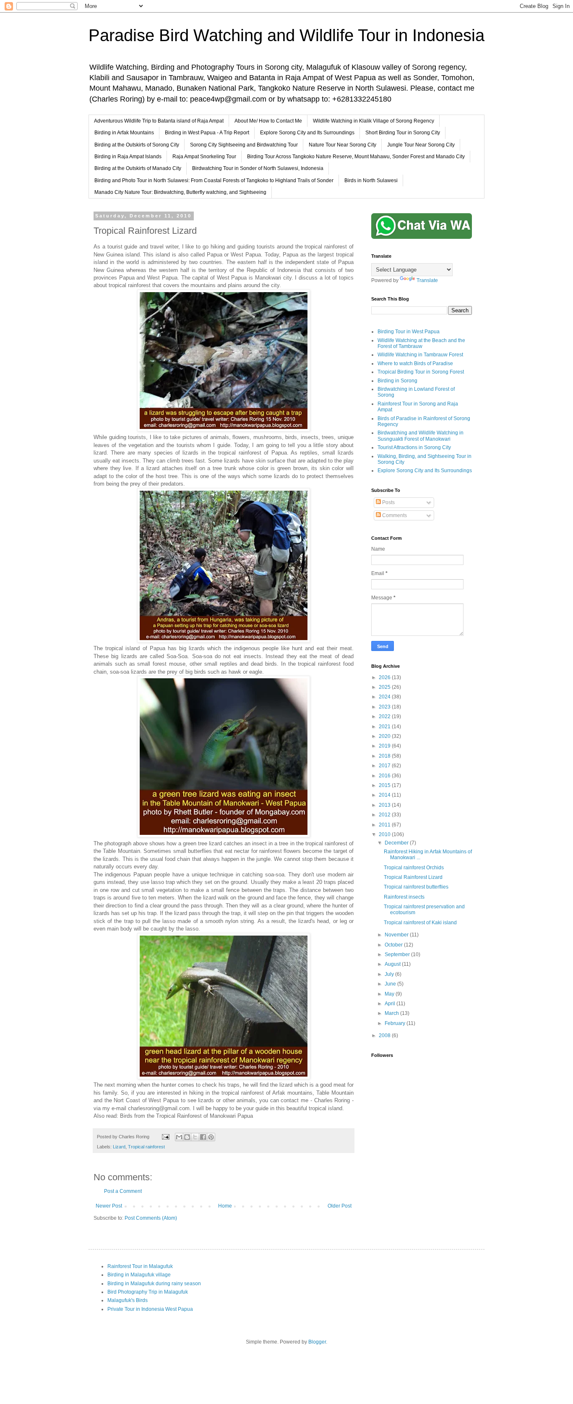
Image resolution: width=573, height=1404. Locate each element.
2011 (385, 825)
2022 (385, 716)
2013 (385, 805)
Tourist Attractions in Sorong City (414, 447)
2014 (385, 795)
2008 (385, 1035)
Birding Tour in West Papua (409, 332)
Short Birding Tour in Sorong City (402, 133)
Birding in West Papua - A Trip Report (207, 133)
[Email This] (179, 1137)
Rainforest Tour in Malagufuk (140, 1266)
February (395, 1023)
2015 (385, 785)
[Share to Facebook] (203, 1137)
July (390, 974)
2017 (385, 766)
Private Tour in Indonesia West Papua (150, 1309)
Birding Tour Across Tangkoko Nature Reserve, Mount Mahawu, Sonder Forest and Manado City (356, 156)
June (391, 984)
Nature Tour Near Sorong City (342, 145)
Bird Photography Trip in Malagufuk (147, 1292)
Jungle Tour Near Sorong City (421, 145)
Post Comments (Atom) (151, 1218)
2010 (385, 834)
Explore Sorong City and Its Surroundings (307, 133)
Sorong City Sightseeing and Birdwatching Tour (244, 145)
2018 (385, 756)
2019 (385, 746)
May (390, 994)
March (392, 1013)
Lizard (119, 1146)
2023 (385, 707)
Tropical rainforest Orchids (414, 868)
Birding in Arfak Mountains (124, 133)
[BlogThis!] (187, 1137)
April (390, 1004)
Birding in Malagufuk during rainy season (154, 1283)
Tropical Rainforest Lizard (413, 877)
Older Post (340, 1206)
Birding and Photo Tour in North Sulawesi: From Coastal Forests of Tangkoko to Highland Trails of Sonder (213, 180)
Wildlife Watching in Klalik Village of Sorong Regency (373, 121)
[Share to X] (195, 1137)
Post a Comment (123, 1191)
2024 (385, 697)
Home (225, 1206)
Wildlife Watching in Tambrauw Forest (420, 355)
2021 (385, 726)
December (397, 843)
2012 (385, 815)
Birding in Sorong (397, 381)
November (397, 935)
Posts (388, 502)
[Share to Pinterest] (211, 1137)
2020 (385, 736)
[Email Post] (165, 1136)
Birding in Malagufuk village (139, 1275)
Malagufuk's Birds (127, 1300)
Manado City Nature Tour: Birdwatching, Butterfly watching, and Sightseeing (180, 192)
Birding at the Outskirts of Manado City (137, 168)
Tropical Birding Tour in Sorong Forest (421, 372)
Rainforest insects (404, 897)
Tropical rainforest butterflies (416, 887)
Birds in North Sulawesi (371, 180)
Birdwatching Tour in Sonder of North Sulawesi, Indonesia (257, 168)
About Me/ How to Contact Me (268, 121)
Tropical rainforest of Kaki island (420, 923)
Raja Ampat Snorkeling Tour (204, 156)
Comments (394, 515)
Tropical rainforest (146, 1146)
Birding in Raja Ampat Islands (127, 156)
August (393, 964)
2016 (385, 776)
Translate (427, 280)
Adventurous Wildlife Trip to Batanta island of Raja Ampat (159, 121)
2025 (385, 687)
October (394, 945)
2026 (385, 677)
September (398, 954)
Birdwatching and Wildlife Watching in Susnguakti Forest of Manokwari (421, 436)
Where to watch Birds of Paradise (415, 363)
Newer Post (109, 1206)
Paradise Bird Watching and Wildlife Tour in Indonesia (286, 35)
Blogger (317, 1342)
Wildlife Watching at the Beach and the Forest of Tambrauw (421, 343)
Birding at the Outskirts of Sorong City (136, 145)
